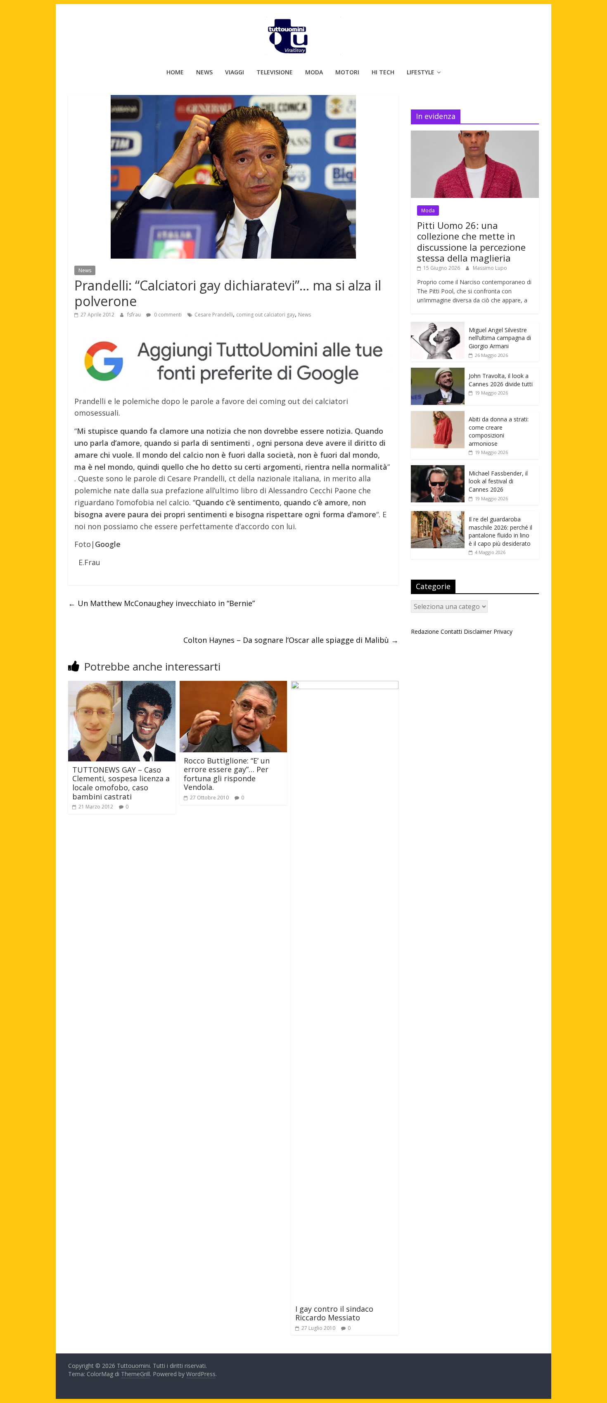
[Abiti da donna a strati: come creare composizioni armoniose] (438, 415)
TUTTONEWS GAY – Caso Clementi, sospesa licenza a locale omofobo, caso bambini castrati (121, 783)
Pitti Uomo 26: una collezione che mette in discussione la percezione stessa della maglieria (471, 241)
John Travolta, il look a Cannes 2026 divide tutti (501, 380)
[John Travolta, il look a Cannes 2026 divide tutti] (438, 372)
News (204, 72)
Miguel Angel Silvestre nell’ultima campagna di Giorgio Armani (500, 338)
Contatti (451, 631)
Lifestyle (420, 72)
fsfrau (134, 314)
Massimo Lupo (490, 267)
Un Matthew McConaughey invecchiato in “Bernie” (161, 603)
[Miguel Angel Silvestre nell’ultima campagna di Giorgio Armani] (438, 326)
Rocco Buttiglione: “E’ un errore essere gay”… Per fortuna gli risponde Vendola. (227, 774)
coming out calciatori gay (265, 314)
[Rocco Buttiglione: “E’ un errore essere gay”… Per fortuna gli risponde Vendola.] (233, 685)
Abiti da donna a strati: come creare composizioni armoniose (499, 431)
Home (175, 72)
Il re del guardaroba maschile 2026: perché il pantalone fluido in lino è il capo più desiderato (500, 531)
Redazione (425, 631)
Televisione (274, 72)
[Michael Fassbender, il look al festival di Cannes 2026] (438, 469)
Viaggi (234, 72)
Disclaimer (478, 631)
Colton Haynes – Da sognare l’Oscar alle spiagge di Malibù (290, 640)
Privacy (502, 631)
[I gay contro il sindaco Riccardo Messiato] (344, 685)
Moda (314, 72)
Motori (347, 72)
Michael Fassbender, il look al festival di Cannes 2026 (498, 481)
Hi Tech (383, 72)
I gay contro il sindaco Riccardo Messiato (334, 1313)
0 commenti (167, 314)
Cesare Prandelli (213, 314)
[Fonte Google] (233, 361)
